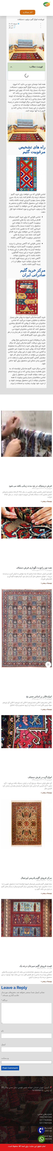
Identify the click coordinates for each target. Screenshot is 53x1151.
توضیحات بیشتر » (46, 501)
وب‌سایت (5, 1058)
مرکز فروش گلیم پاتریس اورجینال (36, 878)
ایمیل (3, 1044)
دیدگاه (4, 1000)
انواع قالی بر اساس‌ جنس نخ (39, 696)
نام (2, 1031)
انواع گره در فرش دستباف (40, 777)
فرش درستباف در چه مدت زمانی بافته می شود (30, 486)
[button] (32, 4)
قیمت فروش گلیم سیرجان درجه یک (35, 966)
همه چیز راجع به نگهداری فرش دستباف (34, 567)
